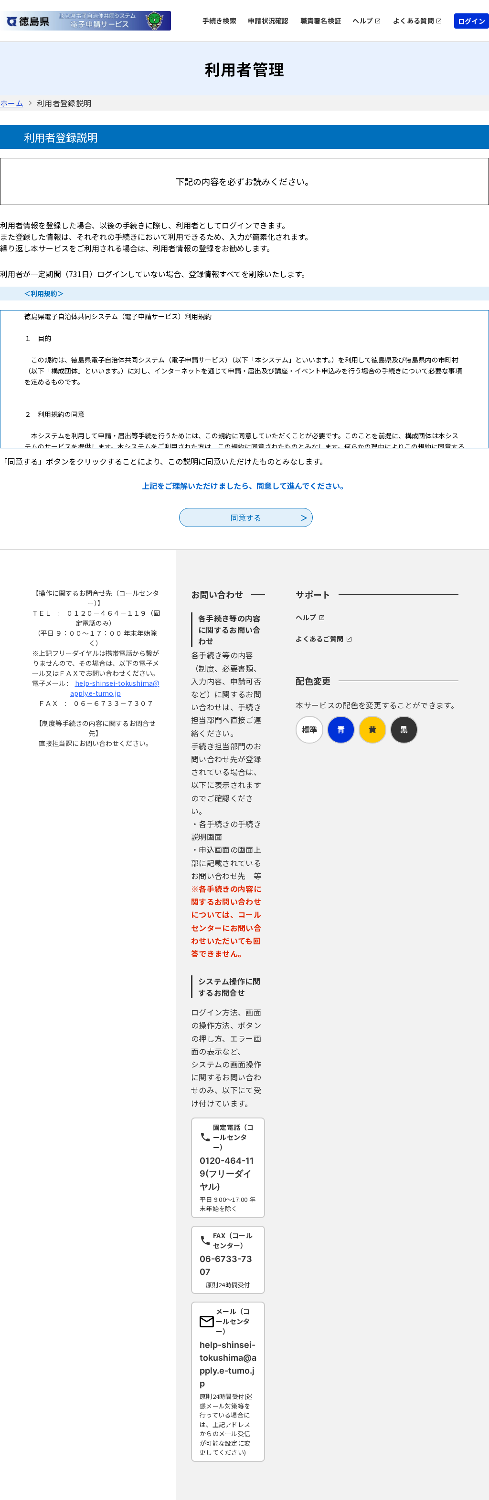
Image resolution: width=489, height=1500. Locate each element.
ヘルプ (362, 20)
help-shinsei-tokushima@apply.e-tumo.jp (114, 688)
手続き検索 (219, 20)
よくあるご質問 (319, 638)
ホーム (11, 103)
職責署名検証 (320, 20)
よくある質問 (413, 20)
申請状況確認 (268, 20)
